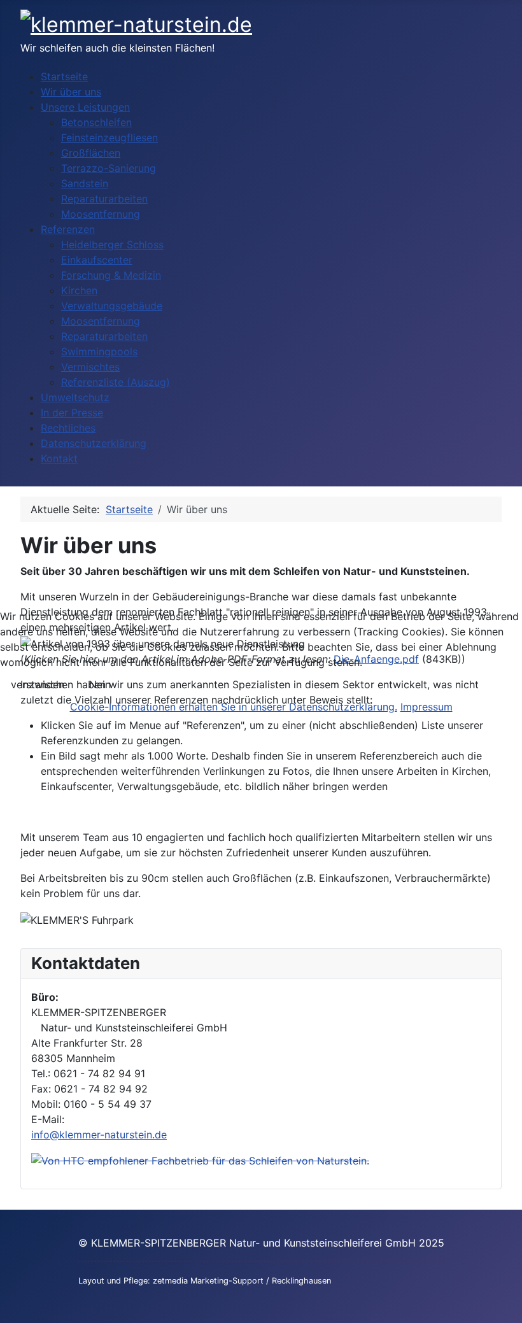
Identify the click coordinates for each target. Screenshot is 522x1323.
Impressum (426, 706)
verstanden (37, 684)
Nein (100, 684)
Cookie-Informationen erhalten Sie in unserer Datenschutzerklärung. (233, 706)
